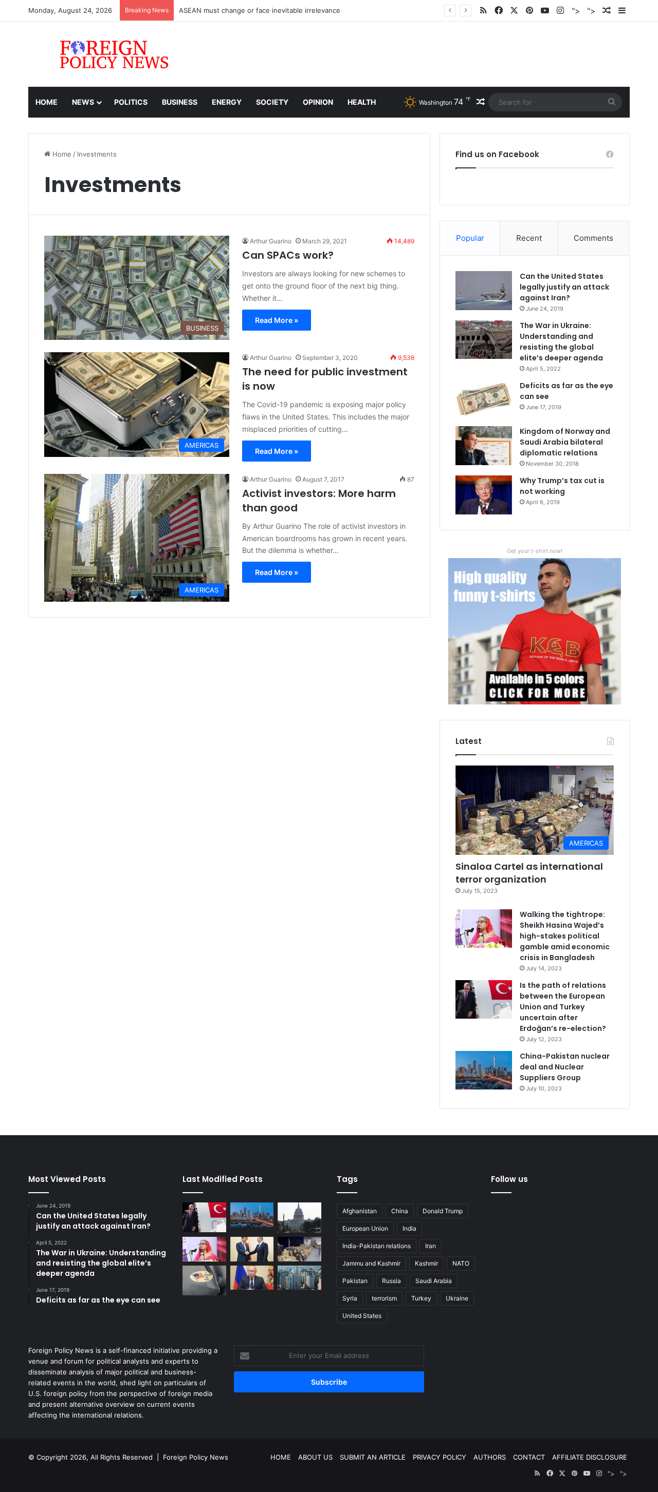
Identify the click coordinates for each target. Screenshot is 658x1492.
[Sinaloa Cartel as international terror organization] (299, 1249)
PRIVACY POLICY (439, 1457)
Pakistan (355, 1281)
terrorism (384, 1298)
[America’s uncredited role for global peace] (299, 1217)
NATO (460, 1263)
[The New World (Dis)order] (252, 1249)
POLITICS (131, 102)
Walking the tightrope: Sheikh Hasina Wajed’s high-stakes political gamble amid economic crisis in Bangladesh (565, 936)
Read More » (276, 320)
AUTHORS (489, 1457)
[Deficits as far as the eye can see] (483, 399)
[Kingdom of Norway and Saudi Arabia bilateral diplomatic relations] (483, 445)
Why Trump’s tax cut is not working (562, 485)
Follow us (509, 1179)
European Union (365, 1228)
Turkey (421, 1298)
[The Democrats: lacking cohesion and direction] (204, 1281)
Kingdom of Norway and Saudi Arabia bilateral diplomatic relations (565, 442)
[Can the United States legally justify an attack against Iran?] (483, 290)
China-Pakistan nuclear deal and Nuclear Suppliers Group (565, 1067)
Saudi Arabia (433, 1281)
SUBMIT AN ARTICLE (373, 1457)
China (399, 1211)
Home (46, 102)
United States (361, 1315)
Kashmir (426, 1263)
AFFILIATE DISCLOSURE (589, 1457)
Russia (391, 1281)
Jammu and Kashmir (371, 1263)
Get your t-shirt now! (534, 550)
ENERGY (227, 102)
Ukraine (457, 1298)
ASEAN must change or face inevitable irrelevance (259, 10)
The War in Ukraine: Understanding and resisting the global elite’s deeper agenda (561, 341)
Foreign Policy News (195, 1457)
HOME (280, 1457)
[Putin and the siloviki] (252, 1278)
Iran (430, 1246)
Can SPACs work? (288, 255)
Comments (593, 238)
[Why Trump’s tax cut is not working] (483, 494)
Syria (349, 1298)
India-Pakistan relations (376, 1246)
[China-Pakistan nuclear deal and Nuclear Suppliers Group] (483, 1070)
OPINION (318, 102)
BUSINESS (179, 102)
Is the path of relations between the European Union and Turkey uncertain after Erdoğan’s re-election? (563, 1007)
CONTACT (529, 1457)
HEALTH (362, 102)
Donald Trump (443, 1211)
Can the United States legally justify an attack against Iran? (564, 287)
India (409, 1228)
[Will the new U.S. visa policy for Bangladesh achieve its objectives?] (299, 1278)
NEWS (83, 102)
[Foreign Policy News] (101, 54)
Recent (529, 238)
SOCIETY (272, 102)
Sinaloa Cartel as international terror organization (529, 873)
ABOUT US (315, 1457)
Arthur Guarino (270, 241)
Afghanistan (359, 1211)
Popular (470, 238)
